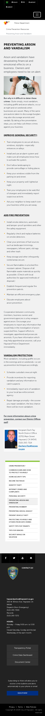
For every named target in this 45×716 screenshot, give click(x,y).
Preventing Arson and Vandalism (19, 501)
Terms (20, 707)
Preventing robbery (18, 507)
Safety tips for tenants (19, 526)
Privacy (12, 707)
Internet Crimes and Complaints (18, 491)
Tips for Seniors (16, 530)
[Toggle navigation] (37, 14)
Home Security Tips (17, 477)
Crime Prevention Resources (17, 29)
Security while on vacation (17, 536)
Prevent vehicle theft (18, 515)
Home (7, 23)
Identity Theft (15, 485)
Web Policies (31, 707)
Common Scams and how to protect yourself (20, 471)
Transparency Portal (22, 648)
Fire (23, 2)
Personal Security (17, 496)
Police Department (21, 23)
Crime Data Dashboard (22, 655)
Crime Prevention (16, 466)
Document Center (22, 662)
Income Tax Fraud (16, 481)
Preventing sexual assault (20, 511)
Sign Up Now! (22, 693)
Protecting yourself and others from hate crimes (20, 521)
